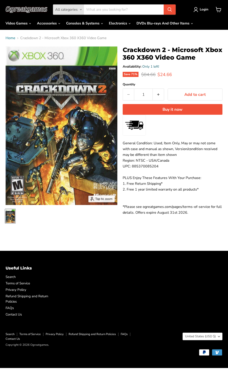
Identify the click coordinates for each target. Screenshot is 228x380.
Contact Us (14, 314)
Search (11, 277)
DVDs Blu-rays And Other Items (163, 23)
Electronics (118, 23)
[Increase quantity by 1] (158, 94)
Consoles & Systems (83, 23)
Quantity (129, 84)
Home (10, 38)
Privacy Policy (16, 290)
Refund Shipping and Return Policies (92, 334)
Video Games (17, 23)
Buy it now (172, 109)
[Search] (170, 9)
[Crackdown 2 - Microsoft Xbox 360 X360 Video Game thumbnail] (10, 216)
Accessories (47, 23)
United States (200, 336)
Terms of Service (18, 283)
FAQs (10, 308)
